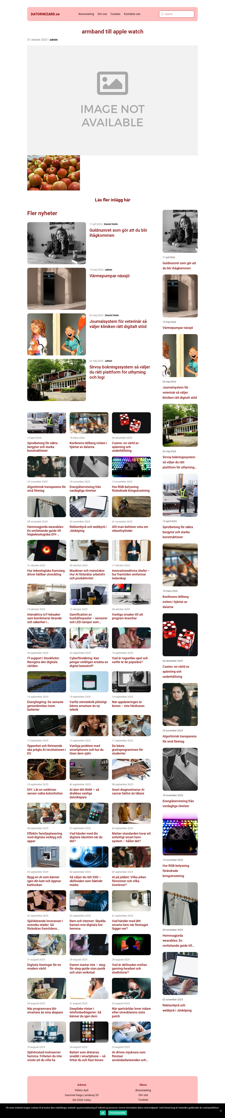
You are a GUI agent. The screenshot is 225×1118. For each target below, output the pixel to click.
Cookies (115, 14)
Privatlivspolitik (117, 1113)
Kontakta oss (132, 14)
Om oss (102, 14)
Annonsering (86, 14)
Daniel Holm (111, 224)
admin (54, 39)
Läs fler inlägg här (112, 199)
